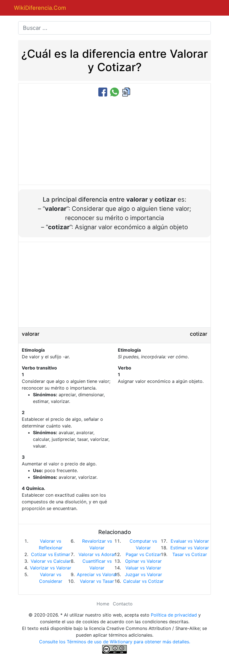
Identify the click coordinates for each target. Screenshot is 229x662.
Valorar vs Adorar (97, 554)
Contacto (123, 604)
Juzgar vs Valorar (143, 574)
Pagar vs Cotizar (143, 554)
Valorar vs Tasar (97, 581)
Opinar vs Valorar (143, 561)
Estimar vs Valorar (189, 547)
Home (103, 604)
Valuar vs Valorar (143, 568)
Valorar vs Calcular (51, 561)
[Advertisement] (114, 141)
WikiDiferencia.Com (40, 7)
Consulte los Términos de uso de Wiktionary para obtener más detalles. (114, 641)
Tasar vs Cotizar (189, 554)
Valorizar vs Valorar (50, 568)
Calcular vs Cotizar (143, 581)
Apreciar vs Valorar (97, 574)
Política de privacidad (174, 615)
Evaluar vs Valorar (190, 541)
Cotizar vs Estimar (50, 554)
